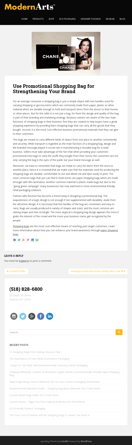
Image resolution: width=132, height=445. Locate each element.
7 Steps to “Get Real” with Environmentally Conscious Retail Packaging (48, 365)
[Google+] (31, 316)
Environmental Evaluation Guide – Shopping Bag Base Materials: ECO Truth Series (54, 388)
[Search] (119, 332)
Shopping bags (21, 226)
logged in (24, 260)
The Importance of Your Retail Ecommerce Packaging (39, 358)
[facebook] (40, 316)
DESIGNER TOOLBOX (91, 18)
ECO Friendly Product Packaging (27, 408)
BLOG (122, 18)
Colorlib (64, 441)
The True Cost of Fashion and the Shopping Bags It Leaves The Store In (49, 415)
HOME (24, 18)
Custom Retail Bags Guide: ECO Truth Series (34, 395)
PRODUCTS (38, 18)
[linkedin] (49, 316)
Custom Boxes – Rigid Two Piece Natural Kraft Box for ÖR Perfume (47, 401)
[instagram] (13, 316)
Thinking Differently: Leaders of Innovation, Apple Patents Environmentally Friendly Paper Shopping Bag (64, 373)
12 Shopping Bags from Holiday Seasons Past (34, 352)
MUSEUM (110, 18)
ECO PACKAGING (67, 18)
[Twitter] (22, 316)
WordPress (86, 441)
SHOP (51, 18)
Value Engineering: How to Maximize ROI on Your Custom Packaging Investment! (54, 381)
